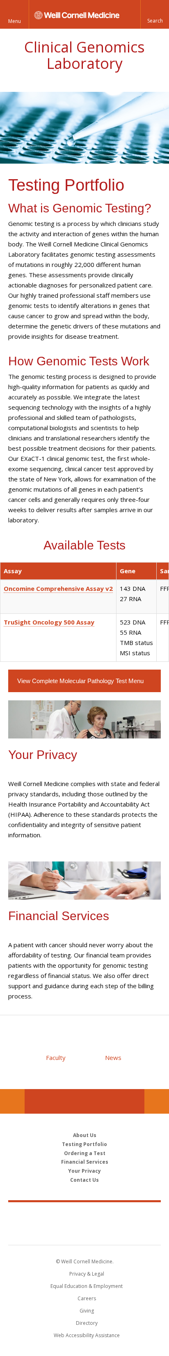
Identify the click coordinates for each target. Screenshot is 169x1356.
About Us (84, 1135)
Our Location (12, 1101)
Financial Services (84, 1161)
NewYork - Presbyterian (85, 1232)
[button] (154, 14)
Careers (87, 1298)
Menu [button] (14, 21)
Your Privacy (84, 1170)
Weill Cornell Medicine (84, 1214)
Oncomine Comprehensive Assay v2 (58, 588)
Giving (87, 1310)
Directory (87, 1323)
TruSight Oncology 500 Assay (49, 622)
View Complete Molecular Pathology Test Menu (81, 680)
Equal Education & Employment (86, 1286)
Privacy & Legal (86, 1273)
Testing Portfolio (84, 1144)
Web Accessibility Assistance (87, 1335)
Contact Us (156, 1101)
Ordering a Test (84, 1153)
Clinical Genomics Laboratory (84, 55)
